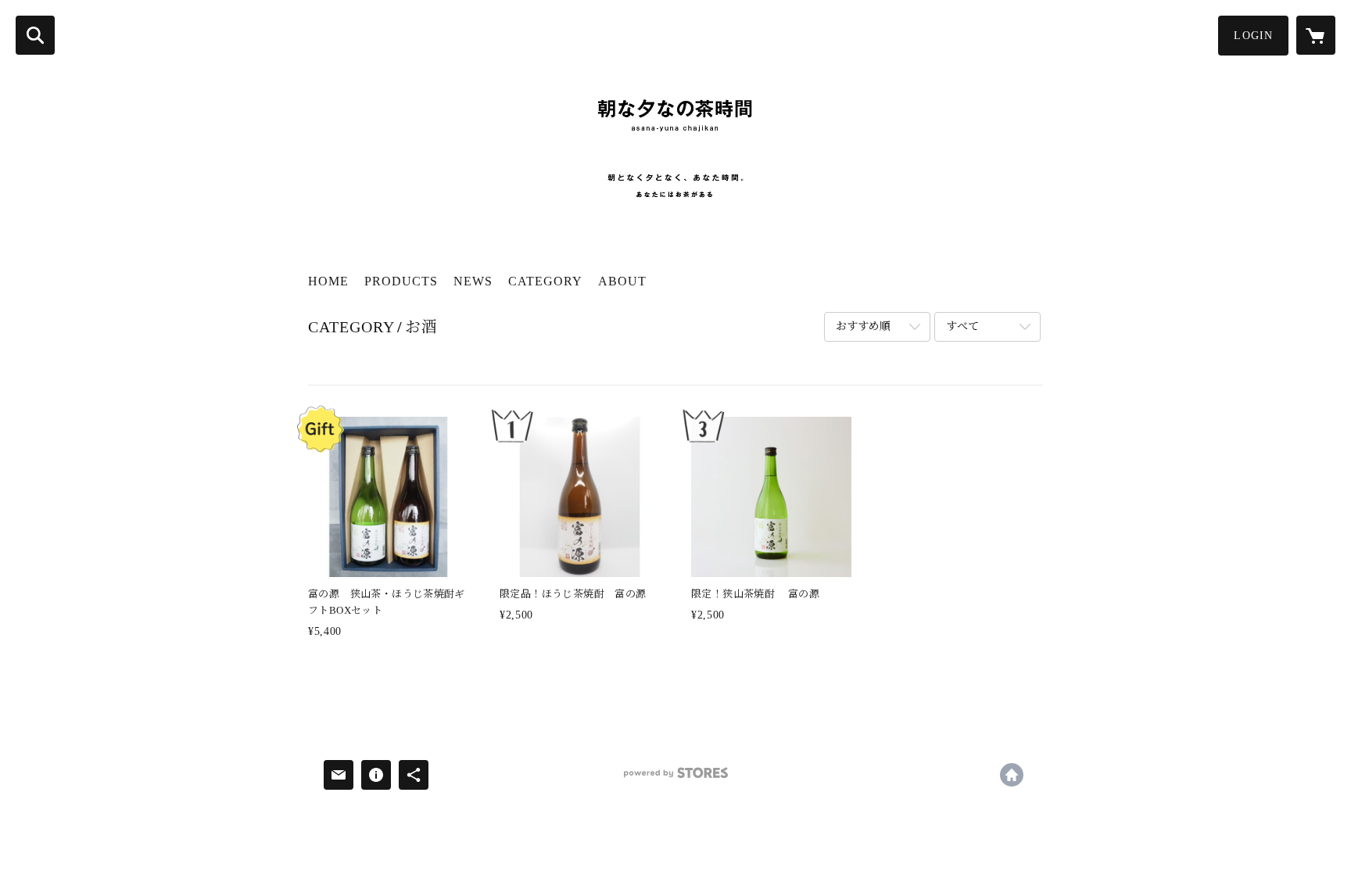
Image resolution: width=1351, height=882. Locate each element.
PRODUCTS (401, 281)
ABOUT (622, 281)
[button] (1253, 36)
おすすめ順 (863, 326)
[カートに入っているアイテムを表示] (1315, 35)
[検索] (35, 35)
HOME (328, 281)
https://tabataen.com (1011, 775)
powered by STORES (675, 778)
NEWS (473, 281)
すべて (962, 326)
